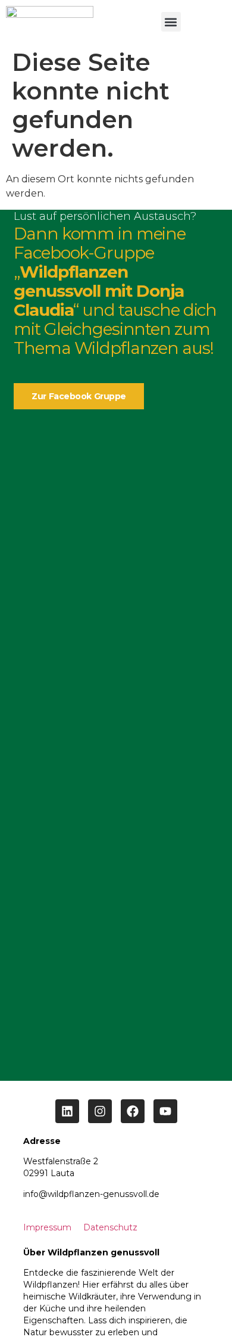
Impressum (47, 1227)
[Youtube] (165, 1111)
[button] (171, 22)
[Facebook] (133, 1111)
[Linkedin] (67, 1111)
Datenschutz (110, 1227)
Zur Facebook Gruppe (79, 396)
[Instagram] (100, 1111)
